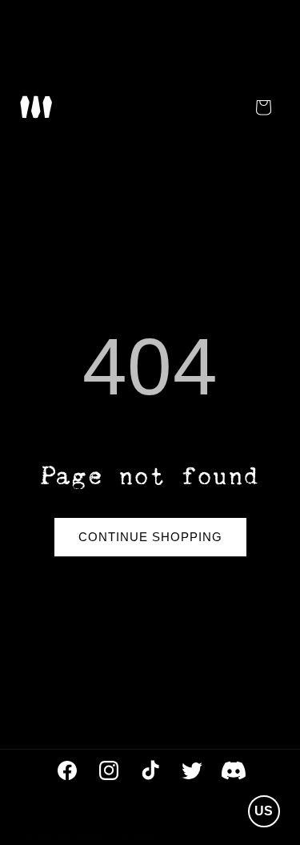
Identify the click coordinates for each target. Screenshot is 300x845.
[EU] (262, 733)
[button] (36, 107)
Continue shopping (150, 537)
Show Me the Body (111, 837)
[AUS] (262, 773)
